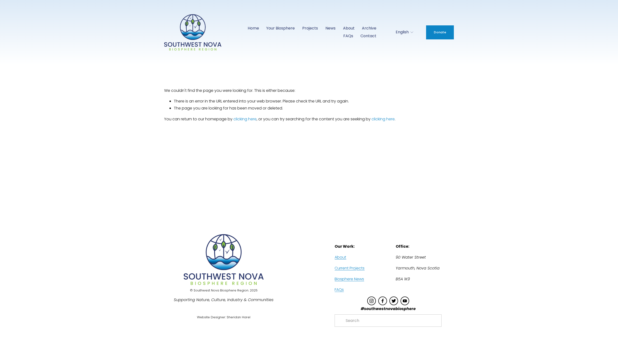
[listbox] (401, 32)
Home (253, 28)
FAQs (348, 36)
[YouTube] (404, 301)
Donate (440, 32)
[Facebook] (382, 301)
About (340, 257)
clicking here (245, 119)
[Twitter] (393, 301)
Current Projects (350, 268)
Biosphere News (349, 279)
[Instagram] (371, 301)
